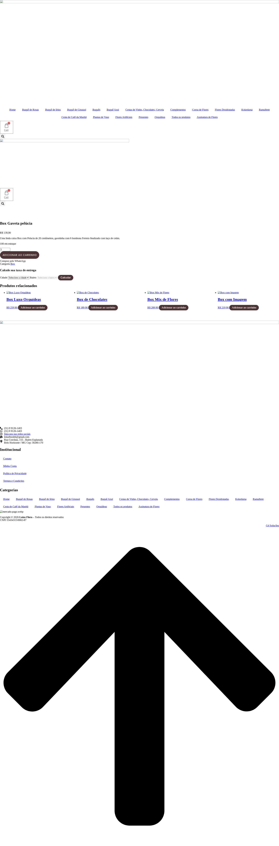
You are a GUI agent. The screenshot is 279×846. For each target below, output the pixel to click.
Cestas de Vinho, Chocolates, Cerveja (144, 109)
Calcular (66, 277)
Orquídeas (160, 117)
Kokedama (247, 109)
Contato (7, 458)
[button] (2, 136)
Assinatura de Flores (207, 117)
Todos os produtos (181, 117)
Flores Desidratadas (225, 109)
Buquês (96, 109)
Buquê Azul (113, 109)
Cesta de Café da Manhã (74, 117)
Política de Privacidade (14, 473)
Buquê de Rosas (30, 109)
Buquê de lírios (53, 109)
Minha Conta (10, 466)
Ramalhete (264, 109)
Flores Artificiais (123, 117)
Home (12, 109)
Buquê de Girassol (76, 109)
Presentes (143, 117)
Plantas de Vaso (101, 117)
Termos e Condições (13, 481)
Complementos (178, 109)
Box (12, 263)
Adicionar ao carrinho (20, 255)
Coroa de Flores (200, 109)
